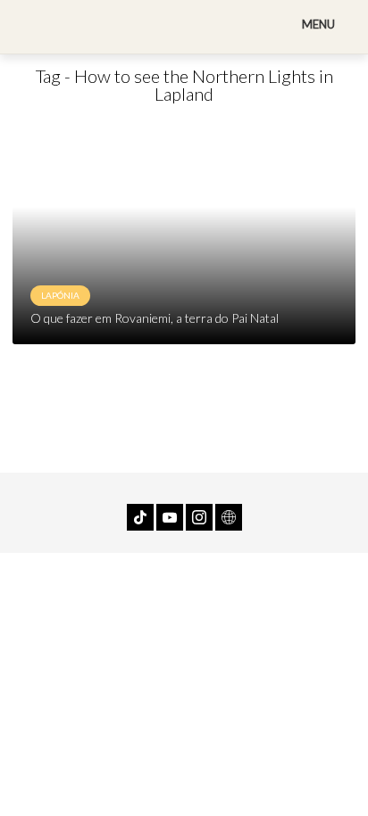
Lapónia (60, 295)
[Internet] (228, 517)
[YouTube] (169, 517)
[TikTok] (140, 517)
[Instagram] (199, 517)
